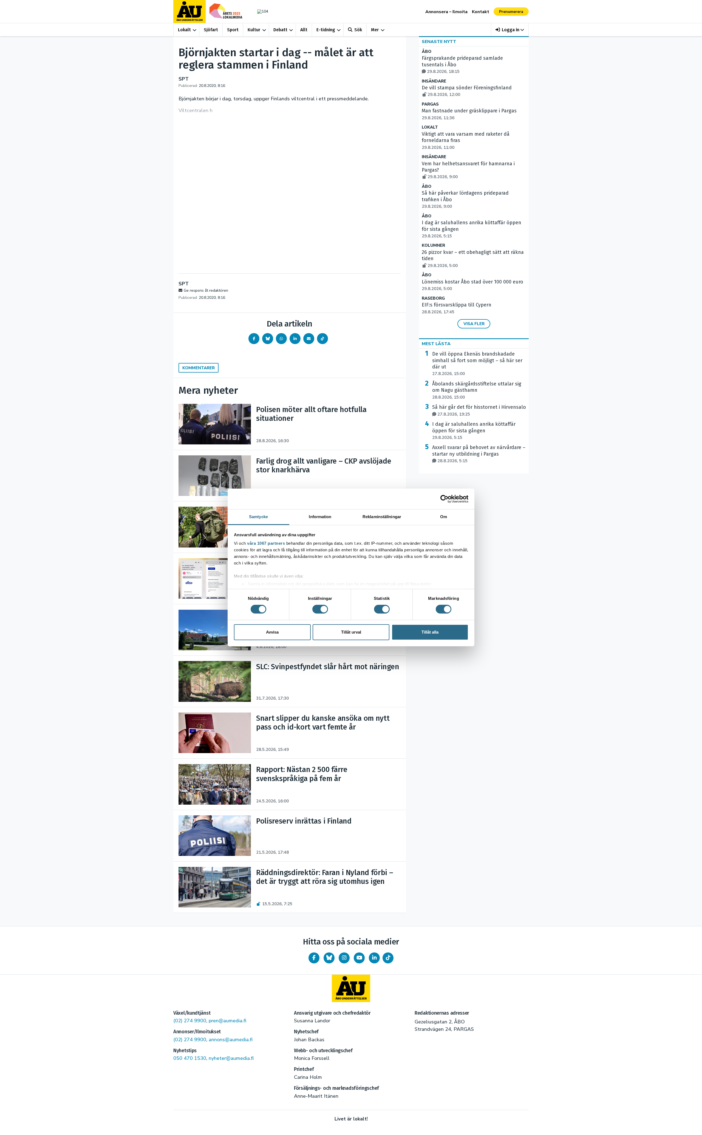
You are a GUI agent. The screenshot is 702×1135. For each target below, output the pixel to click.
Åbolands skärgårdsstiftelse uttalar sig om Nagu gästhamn (476, 390)
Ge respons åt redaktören (206, 290)
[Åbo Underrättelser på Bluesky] (329, 957)
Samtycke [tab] (258, 516)
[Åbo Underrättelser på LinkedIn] (374, 957)
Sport (233, 29)
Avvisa (272, 632)
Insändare (434, 81)
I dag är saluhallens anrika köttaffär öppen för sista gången (474, 430)
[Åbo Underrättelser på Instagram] (344, 957)
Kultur (254, 29)
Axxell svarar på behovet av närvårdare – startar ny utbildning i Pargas (478, 454)
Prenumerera (511, 11)
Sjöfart (211, 29)
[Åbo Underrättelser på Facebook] (313, 957)
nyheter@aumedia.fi (231, 1058)
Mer (375, 29)
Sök (358, 29)
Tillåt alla (429, 632)
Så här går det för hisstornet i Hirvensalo (479, 410)
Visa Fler (474, 324)
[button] (510, 29)
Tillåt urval (351, 632)
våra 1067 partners (266, 543)
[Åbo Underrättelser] (351, 988)
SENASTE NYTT (439, 42)
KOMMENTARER (198, 368)
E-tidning (325, 29)
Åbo (426, 51)
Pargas (430, 104)
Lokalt (184, 29)
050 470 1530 (189, 1058)
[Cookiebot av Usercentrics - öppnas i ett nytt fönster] (444, 499)
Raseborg (433, 298)
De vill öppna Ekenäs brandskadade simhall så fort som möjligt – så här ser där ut (477, 363)
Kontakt (480, 12)
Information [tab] (320, 516)
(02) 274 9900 (189, 1020)
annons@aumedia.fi (231, 1039)
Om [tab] (443, 516)
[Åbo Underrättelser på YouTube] (359, 957)
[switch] (320, 609)
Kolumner (433, 245)
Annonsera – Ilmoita (446, 12)
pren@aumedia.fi (227, 1020)
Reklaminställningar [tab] (382, 516)
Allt (303, 29)
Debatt (280, 29)
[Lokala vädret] (260, 11)
